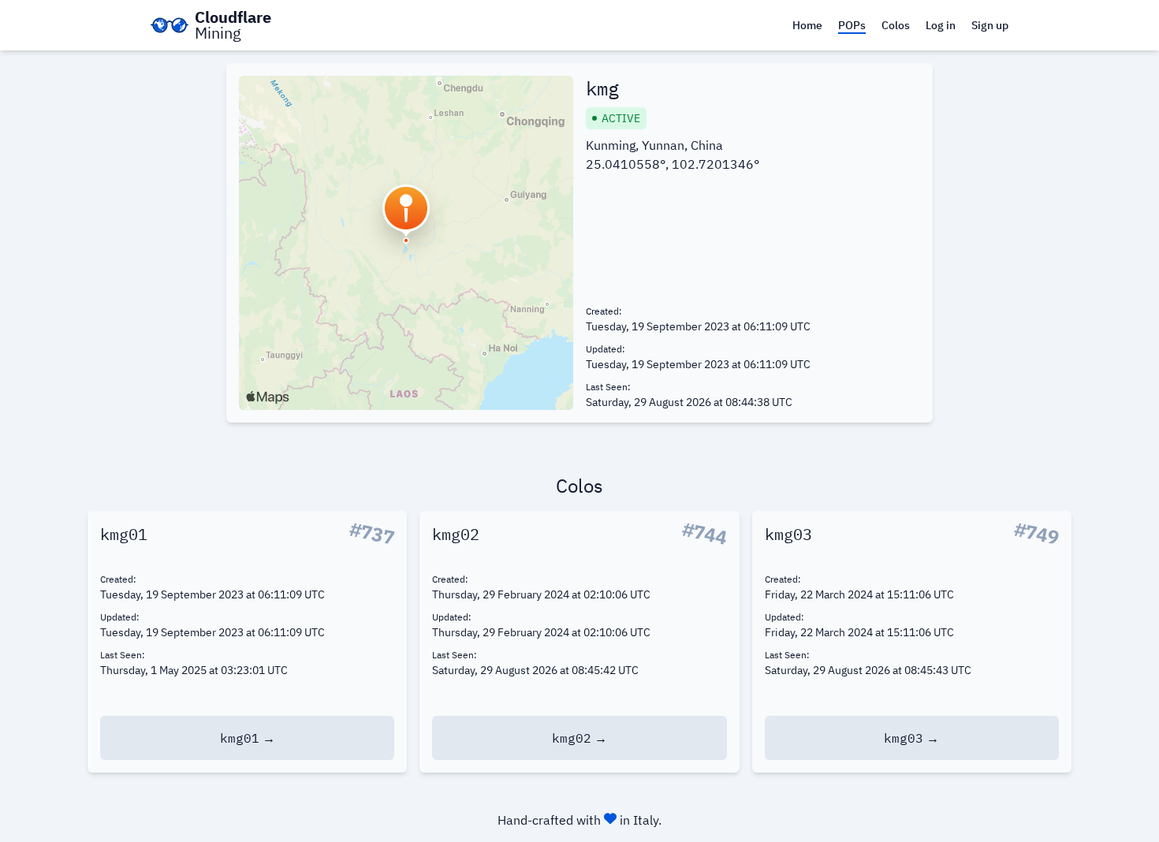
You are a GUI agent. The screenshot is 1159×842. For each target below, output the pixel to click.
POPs (852, 25)
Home (807, 25)
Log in (941, 25)
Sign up (989, 25)
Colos (895, 25)
